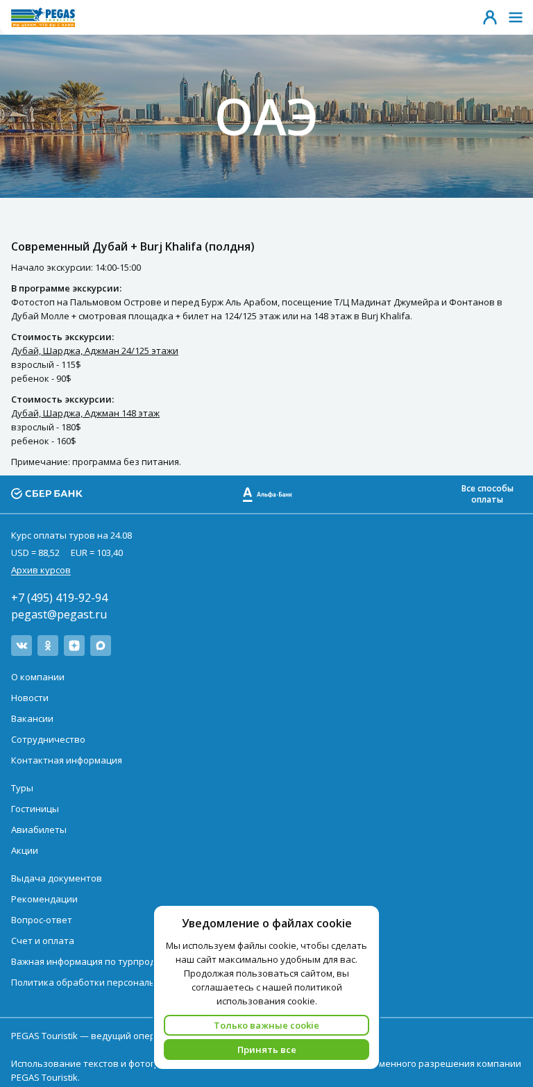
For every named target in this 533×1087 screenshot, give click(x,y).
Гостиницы (35, 808)
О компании (38, 677)
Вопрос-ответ (41, 919)
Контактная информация (66, 760)
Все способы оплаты (488, 493)
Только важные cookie (266, 1025)
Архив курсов (41, 570)
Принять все (266, 1049)
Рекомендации (44, 899)
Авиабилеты (39, 829)
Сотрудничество (48, 739)
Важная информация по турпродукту (93, 961)
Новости (30, 697)
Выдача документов (56, 878)
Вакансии (32, 718)
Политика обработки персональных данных (109, 982)
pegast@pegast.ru (59, 614)
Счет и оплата (42, 940)
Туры (22, 788)
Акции (24, 850)
